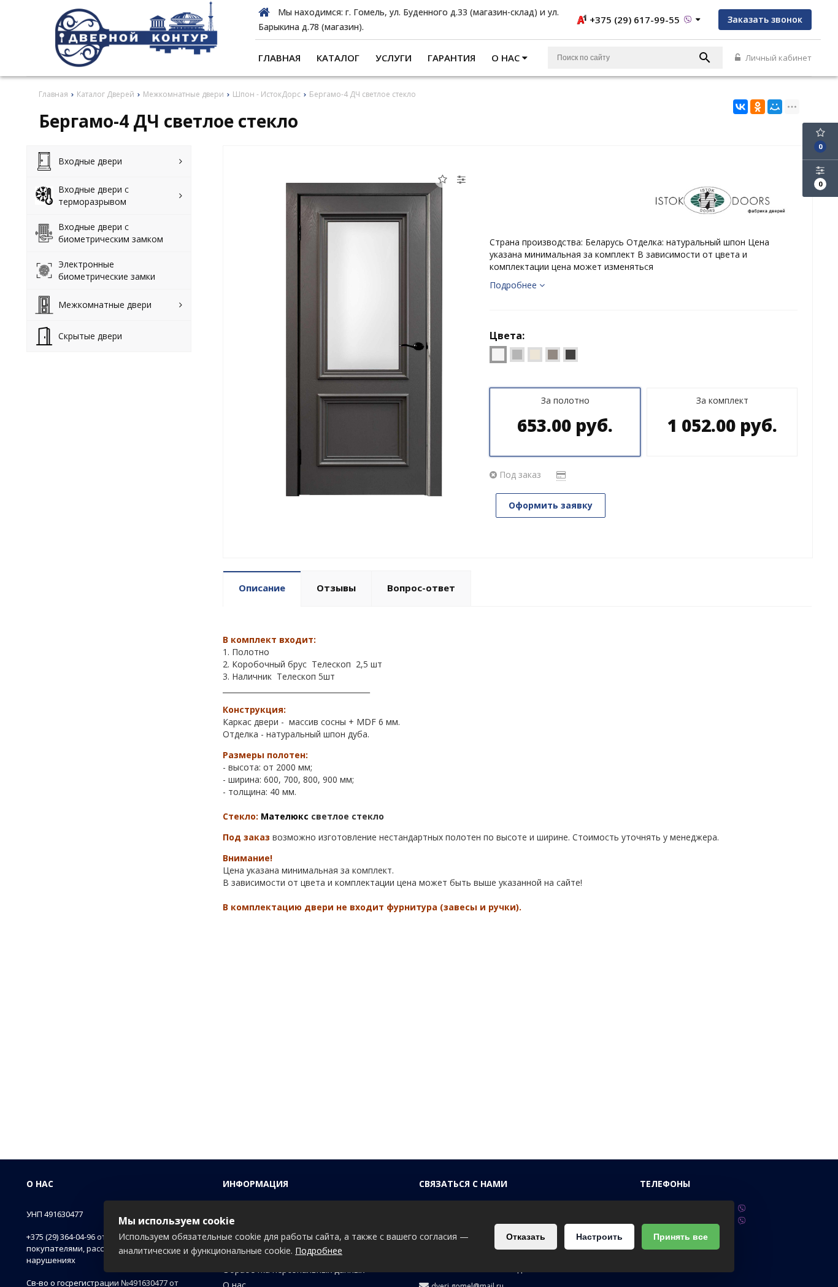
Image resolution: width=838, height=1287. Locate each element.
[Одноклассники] (757, 106)
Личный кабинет (778, 57)
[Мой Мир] (774, 106)
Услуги (393, 58)
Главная (279, 58)
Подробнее (318, 1250)
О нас (506, 58)
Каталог (338, 58)
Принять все (680, 1237)
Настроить (599, 1237)
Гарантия (451, 58)
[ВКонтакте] (740, 106)
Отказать (525, 1237)
